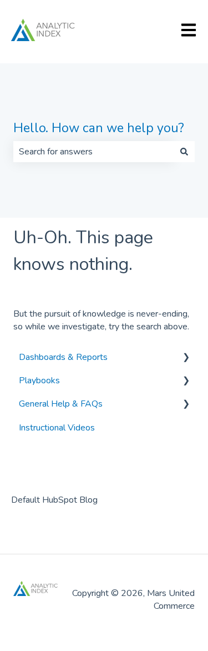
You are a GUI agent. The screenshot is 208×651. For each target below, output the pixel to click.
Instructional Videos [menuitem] (57, 428)
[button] (186, 358)
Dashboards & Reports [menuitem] (63, 357)
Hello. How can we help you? (98, 128)
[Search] (184, 151)
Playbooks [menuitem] (39, 380)
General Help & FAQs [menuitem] (61, 404)
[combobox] (93, 151)
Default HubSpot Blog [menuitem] (54, 500)
